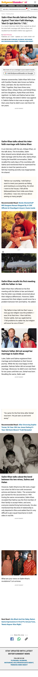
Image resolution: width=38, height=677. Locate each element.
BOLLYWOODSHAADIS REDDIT (9, 41)
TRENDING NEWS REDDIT (26, 41)
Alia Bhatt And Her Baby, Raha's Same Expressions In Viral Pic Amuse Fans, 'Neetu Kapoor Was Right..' (18, 621)
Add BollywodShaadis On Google (14, 9)
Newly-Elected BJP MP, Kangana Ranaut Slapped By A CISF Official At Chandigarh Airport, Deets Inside (18, 205)
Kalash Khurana (7, 34)
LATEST (3, 6)
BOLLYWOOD (21, 6)
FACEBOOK (21, 39)
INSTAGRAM (28, 39)
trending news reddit (19, 665)
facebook (23, 660)
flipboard (15, 660)
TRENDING (11, 6)
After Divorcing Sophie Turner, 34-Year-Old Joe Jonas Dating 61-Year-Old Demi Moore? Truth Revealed (18, 427)
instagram (8, 663)
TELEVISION (30, 6)
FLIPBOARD (14, 39)
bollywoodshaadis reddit (23, 663)
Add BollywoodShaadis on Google (20, 73)
